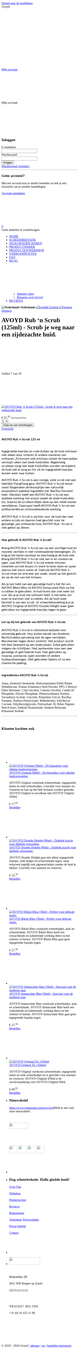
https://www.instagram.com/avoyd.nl (31, 1107)
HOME (13, 236)
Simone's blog (25, 293)
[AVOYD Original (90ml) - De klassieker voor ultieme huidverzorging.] (43, 749)
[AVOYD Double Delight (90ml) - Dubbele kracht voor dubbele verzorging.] (43, 824)
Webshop (15, 1193)
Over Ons (15, 1186)
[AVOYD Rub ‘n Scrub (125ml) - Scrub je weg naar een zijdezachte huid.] (39, 410)
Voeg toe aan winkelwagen (17, 425)
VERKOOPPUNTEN (23, 253)
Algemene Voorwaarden (24, 1219)
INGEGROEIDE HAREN (25, 243)
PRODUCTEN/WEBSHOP (26, 250)
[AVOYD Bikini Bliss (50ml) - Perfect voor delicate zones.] (43, 895)
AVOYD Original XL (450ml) (27, 1065)
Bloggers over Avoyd (30, 297)
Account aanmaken (13, 193)
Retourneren (16, 1213)
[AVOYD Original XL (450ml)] (43, 1045)
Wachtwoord (9, 154)
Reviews (14, 1206)
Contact (14, 1232)
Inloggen (7, 162)
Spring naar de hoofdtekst (17, 3)
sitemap (35, 1345)
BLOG (13, 260)
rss (43, 1345)
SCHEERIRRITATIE (22, 239)
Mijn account (9, 69)
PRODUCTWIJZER (22, 246)
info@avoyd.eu (18, 1290)
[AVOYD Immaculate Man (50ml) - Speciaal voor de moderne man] (43, 970)
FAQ (12, 257)
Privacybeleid (17, 1226)
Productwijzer (17, 1200)
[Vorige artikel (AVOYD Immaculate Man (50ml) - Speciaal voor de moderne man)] (39, 357)
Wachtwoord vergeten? (16, 166)
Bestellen (14, 807)
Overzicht (7, 428)
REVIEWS (16, 300)
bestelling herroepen (59, 1345)
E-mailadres (9, 147)
